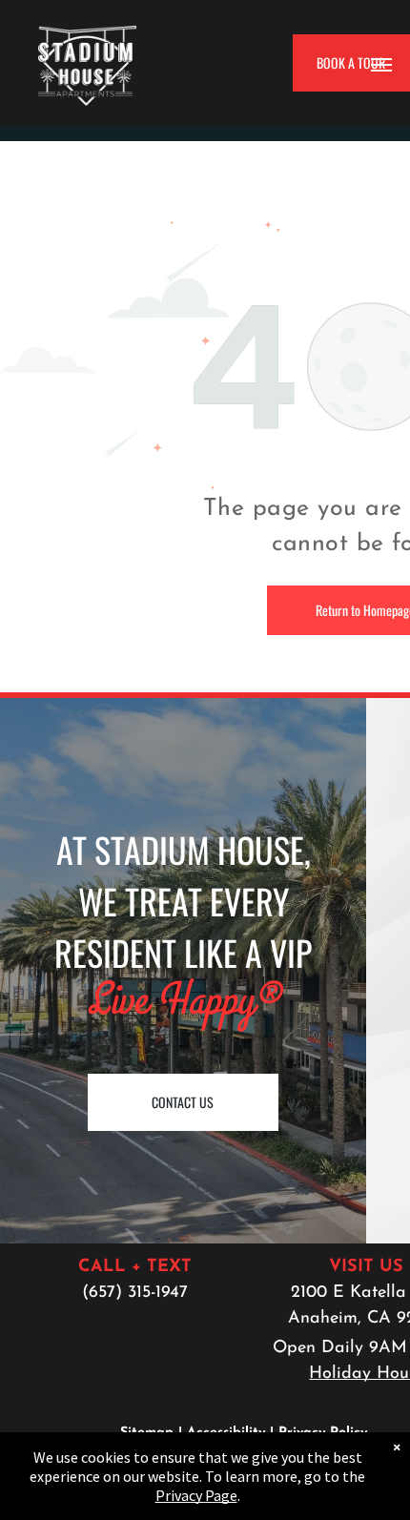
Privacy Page (196, 1495)
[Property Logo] (87, 38)
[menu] (381, 65)
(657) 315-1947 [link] (135, 1293)
